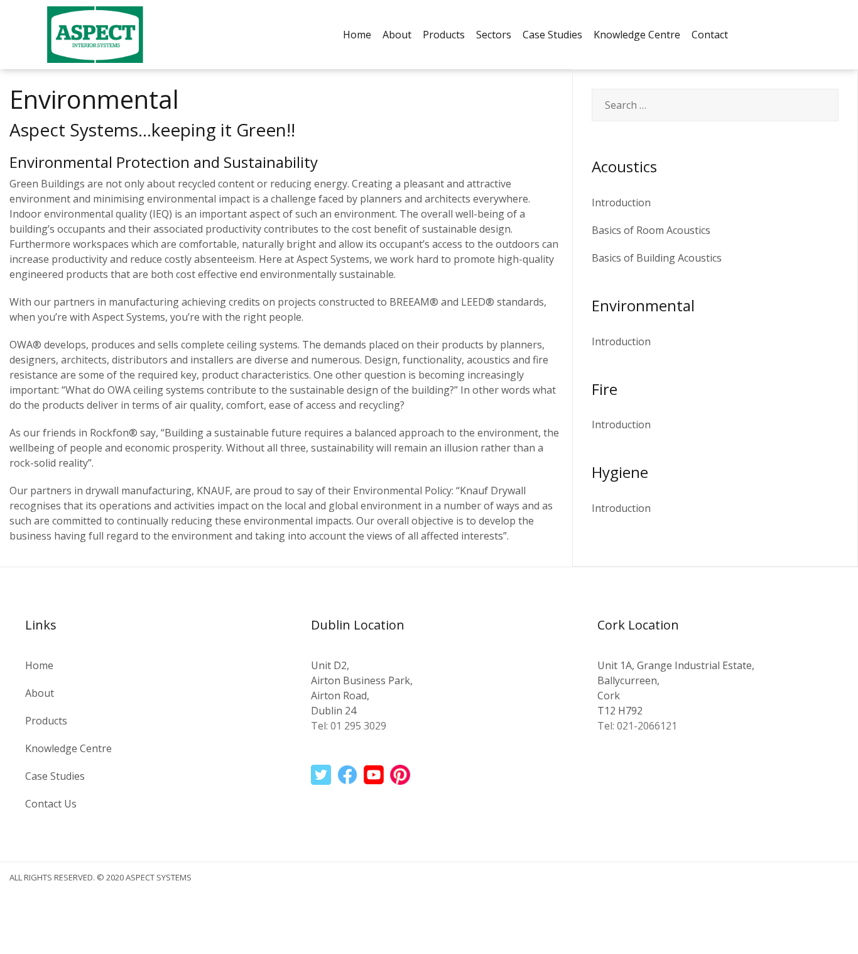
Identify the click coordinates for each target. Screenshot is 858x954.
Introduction (621, 202)
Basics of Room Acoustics (651, 230)
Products (444, 35)
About (397, 35)
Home (357, 35)
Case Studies (552, 35)
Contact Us (51, 804)
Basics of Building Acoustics (657, 258)
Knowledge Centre (637, 35)
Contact (710, 35)
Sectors (493, 35)
